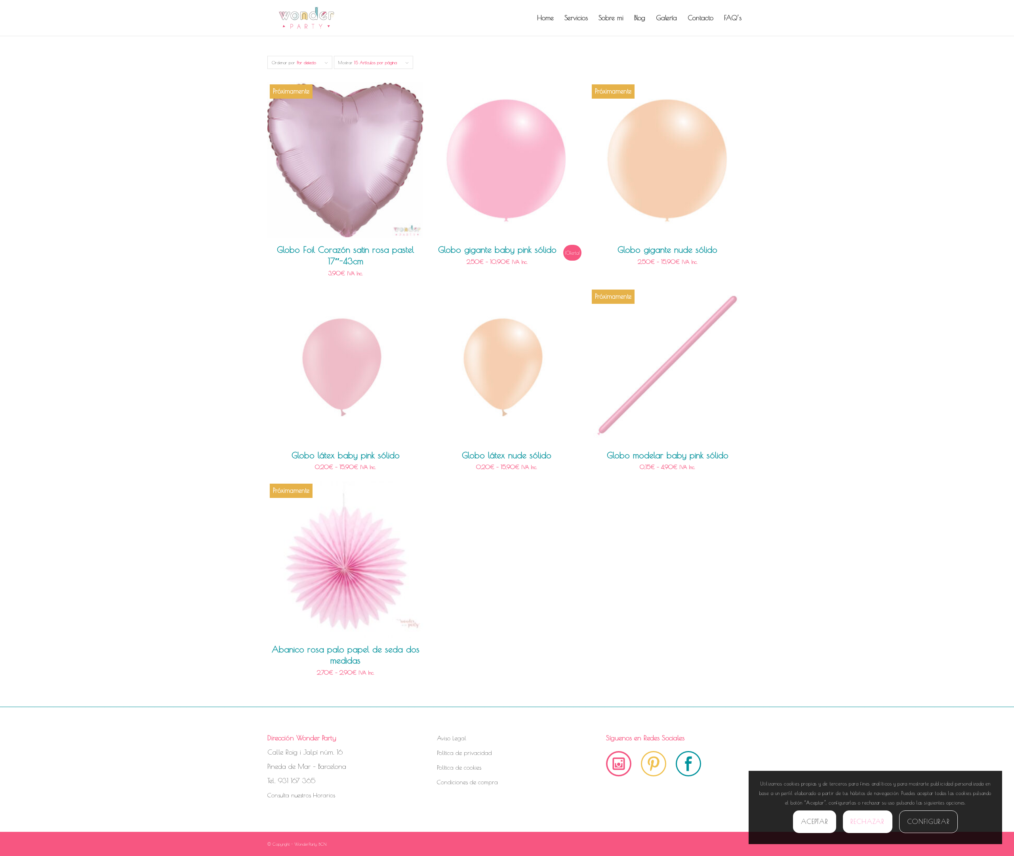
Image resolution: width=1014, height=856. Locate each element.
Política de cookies (459, 767)
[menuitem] (545, 18)
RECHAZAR (867, 821)
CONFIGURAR (928, 821)
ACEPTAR (814, 821)
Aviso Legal (451, 738)
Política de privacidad (464, 752)
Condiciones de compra (467, 782)
